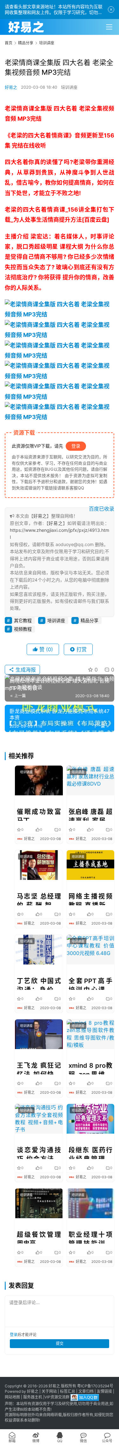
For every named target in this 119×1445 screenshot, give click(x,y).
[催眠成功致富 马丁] (39, 780)
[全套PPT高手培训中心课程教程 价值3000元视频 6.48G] (91, 949)
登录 (75, 446)
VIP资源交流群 (56, 1397)
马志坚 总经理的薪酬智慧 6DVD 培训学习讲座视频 (39, 899)
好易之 (11, 87)
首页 (8, 43)
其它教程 (23, 620)
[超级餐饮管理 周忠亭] (39, 1203)
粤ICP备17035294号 (95, 1386)
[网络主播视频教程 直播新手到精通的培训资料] (91, 865)
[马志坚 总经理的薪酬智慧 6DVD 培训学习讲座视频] (39, 865)
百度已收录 (101, 509)
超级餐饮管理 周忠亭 (39, 1237)
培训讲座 (69, 87)
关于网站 (49, 1391)
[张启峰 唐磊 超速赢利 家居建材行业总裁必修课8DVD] (91, 780)
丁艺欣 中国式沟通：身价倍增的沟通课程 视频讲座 (39, 983)
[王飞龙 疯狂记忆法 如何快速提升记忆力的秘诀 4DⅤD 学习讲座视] (39, 1034)
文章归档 (86, 1391)
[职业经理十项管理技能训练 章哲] (91, 1203)
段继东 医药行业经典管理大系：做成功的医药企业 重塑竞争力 (91, 1152)
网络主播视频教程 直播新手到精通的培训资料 (91, 899)
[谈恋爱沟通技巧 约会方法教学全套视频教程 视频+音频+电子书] (39, 1119)
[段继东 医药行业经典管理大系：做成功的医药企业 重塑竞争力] (91, 1119)
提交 (59, 1343)
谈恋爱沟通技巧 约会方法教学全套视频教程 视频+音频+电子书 (39, 1152)
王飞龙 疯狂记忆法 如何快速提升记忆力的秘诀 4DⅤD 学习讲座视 (39, 1068)
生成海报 (25, 669)
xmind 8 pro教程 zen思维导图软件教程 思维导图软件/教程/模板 (91, 1068)
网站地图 (12, 1397)
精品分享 (89, 620)
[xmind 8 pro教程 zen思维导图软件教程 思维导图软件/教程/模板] (91, 1034)
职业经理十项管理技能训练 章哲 (91, 1237)
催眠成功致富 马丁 (39, 814)
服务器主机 (32, 1397)
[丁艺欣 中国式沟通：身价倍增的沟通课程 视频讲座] (39, 949)
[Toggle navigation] (109, 27)
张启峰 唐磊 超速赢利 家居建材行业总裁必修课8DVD (91, 814)
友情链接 (104, 1391)
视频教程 (23, 629)
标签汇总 (67, 1391)
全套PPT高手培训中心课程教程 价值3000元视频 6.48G (91, 983)
